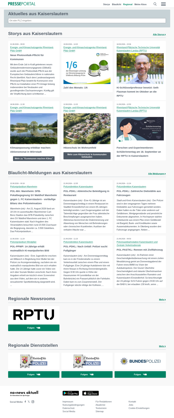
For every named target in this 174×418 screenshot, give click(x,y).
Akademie (100, 405)
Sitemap (100, 411)
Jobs (131, 405)
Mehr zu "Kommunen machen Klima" (34, 158)
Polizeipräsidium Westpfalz (23, 242)
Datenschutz (69, 408)
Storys (106, 4)
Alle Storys (159, 34)
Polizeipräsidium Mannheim (23, 186)
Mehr (162, 299)
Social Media (69, 411)
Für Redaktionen (104, 401)
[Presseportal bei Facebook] (24, 402)
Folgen (31, 328)
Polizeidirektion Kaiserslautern (78, 186)
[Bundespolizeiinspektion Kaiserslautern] (140, 361)
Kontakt (132, 401)
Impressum (68, 401)
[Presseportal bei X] (28, 402)
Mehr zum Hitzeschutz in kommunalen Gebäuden (87, 155)
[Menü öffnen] (163, 4)
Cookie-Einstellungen (139, 408)
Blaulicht (116, 4)
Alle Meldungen (156, 174)
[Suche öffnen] (155, 4)
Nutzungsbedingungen (74, 405)
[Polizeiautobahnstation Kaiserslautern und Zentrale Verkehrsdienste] (33, 361)
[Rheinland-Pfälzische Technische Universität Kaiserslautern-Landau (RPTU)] (33, 314)
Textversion (101, 408)
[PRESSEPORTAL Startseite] (21, 4)
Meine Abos (140, 4)
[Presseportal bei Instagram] (32, 401)
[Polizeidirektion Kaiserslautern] (87, 361)
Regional (127, 4)
